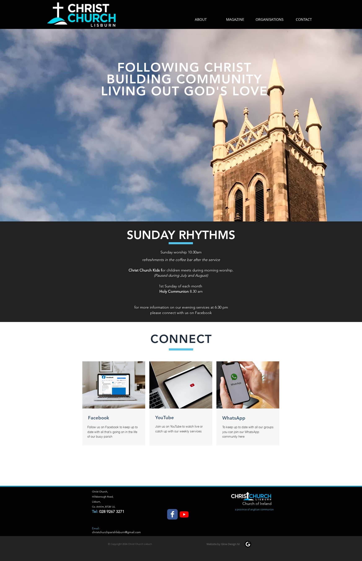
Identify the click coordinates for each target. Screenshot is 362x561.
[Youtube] (184, 514)
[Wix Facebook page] (172, 514)
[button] (223, 544)
